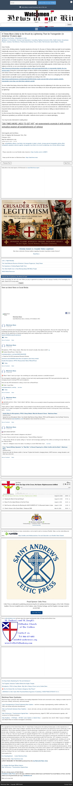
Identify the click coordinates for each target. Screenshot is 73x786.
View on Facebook (6, 340)
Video (6, 337)
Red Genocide (46, 41)
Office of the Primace (8, 38)
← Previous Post (6, 163)
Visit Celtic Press (36, 612)
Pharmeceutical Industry (26, 41)
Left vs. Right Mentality (8, 260)
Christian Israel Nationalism (24, 40)
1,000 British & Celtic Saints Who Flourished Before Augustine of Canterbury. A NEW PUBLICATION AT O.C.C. (30, 691)
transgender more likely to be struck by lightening (36, 145)
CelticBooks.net (27, 775)
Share (12, 340)
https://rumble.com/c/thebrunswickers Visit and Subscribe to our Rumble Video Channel (41, 535)
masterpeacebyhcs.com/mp (9, 387)
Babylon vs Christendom (9, 40)
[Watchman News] (7, 314)
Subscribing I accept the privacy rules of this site (34, 7)
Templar (61, 41)
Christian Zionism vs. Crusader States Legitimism (36, 249)
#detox (27, 360)
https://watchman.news (32, 157)
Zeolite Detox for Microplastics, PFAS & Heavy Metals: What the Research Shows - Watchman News (30, 413)
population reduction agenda (16, 145)
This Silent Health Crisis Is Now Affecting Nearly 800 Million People (19, 268)
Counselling (34, 40)
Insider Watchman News (21, 756)
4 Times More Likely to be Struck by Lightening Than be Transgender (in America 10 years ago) (33, 35)
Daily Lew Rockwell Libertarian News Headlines (14, 709)
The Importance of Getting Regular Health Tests (14, 266)
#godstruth (4, 335)
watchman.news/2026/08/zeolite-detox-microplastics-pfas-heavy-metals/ (20, 358)
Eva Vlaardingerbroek (7, 756)
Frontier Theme (68, 784)
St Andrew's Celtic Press (8, 773)
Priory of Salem (38, 41)
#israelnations (17, 335)
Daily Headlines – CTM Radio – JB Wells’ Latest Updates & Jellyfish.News (21, 718)
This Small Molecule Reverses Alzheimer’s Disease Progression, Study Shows (22, 263)
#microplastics (10, 360)
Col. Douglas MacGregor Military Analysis (12, 765)
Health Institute (57, 40)
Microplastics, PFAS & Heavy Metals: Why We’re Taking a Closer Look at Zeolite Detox (24, 686)
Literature (9, 41)
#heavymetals (21, 360)
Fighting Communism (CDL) (45, 40)
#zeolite (4, 360)
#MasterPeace (33, 360)
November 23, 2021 (22, 38)
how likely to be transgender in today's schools (29, 143)
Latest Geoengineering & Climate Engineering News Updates (18, 704)
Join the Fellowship (36, 525)
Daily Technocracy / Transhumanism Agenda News (15, 713)
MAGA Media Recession (8, 271)
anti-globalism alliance (10, 143)
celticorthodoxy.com (10, 618)
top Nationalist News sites (40, 761)
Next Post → (68, 163)
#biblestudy (10, 335)
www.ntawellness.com (17, 418)
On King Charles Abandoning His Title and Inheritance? (16, 681)
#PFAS (16, 360)
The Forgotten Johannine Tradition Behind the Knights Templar (18, 683)
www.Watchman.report (33, 167)
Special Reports (54, 41)
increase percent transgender (49, 143)
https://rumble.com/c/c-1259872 (39, 152)
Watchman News (11, 325)
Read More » (36, 254)
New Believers (16, 41)
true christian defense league (57, 145)
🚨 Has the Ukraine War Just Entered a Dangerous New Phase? (18, 689)
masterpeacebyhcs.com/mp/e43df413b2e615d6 (14, 354)
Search (36, 22)
